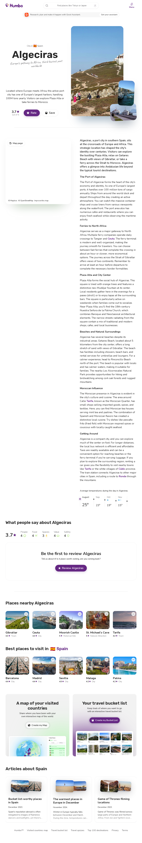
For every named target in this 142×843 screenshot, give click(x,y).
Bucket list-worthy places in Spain (25, 800)
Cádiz (122, 469)
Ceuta (111, 238)
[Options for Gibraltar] (26, 614)
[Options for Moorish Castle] (80, 614)
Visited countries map (37, 830)
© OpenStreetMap (25, 201)
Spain (38, 45)
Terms (125, 830)
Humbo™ (19, 830)
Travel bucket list (59, 830)
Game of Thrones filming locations (114, 800)
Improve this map (41, 201)
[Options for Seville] (80, 659)
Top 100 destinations (98, 830)
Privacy (115, 830)
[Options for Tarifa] (133, 614)
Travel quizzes (77, 830)
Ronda (122, 476)
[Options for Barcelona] (26, 659)
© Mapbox (12, 201)
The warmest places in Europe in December (67, 800)
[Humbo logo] (14, 5)
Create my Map (39, 725)
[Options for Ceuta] (53, 614)
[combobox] (71, 5)
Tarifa (90, 401)
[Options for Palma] (133, 659)
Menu (131, 7)
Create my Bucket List (106, 720)
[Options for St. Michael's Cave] (106, 614)
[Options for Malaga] (106, 659)
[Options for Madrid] (53, 659)
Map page (18, 143)
